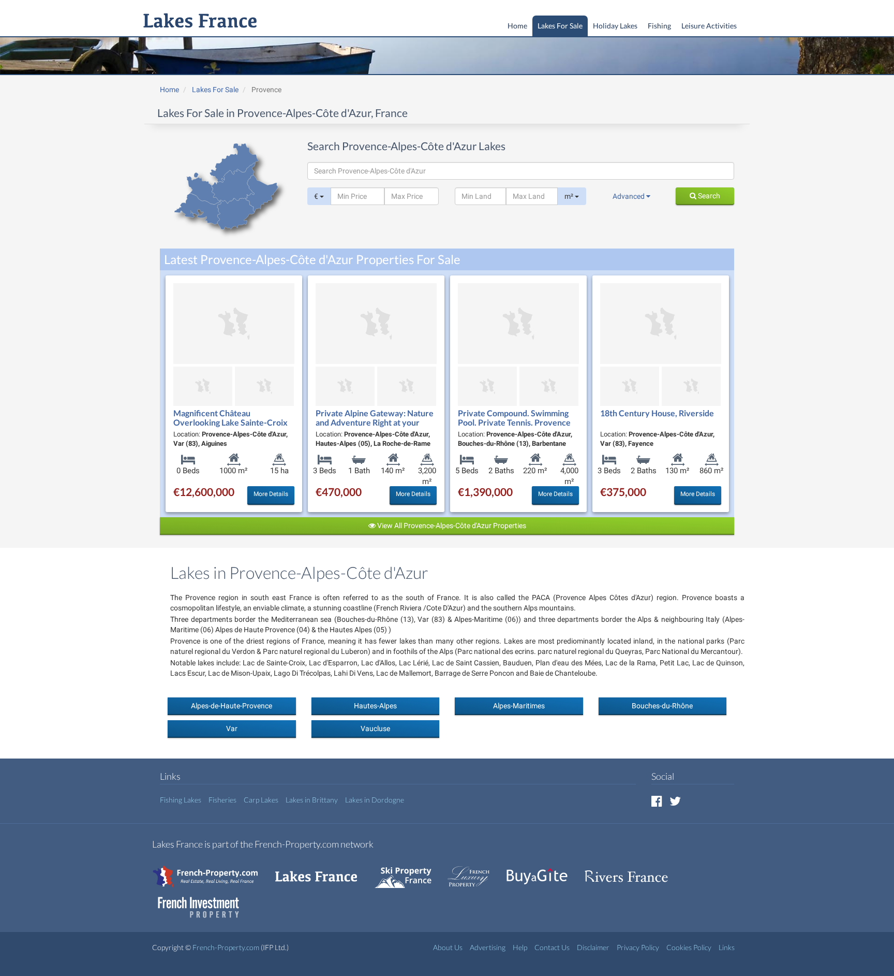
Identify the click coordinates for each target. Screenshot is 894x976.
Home (517, 25)
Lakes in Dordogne (374, 799)
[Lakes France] (198, 22)
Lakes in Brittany (312, 799)
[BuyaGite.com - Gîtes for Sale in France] (542, 871)
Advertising (487, 947)
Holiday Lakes (615, 25)
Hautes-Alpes (375, 706)
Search (708, 196)
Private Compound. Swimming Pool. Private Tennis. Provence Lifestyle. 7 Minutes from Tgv (514, 422)
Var (231, 728)
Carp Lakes (261, 799)
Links (727, 947)
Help (520, 947)
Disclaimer (593, 947)
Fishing (659, 25)
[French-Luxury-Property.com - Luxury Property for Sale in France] (474, 871)
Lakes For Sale (560, 25)
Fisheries (222, 799)
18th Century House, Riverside (657, 413)
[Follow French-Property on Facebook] (656, 800)
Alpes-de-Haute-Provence (231, 706)
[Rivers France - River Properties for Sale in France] (632, 871)
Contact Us (552, 947)
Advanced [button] (629, 196)
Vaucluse (375, 728)
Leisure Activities (709, 25)
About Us (448, 947)
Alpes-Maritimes (519, 706)
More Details (271, 494)
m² (569, 196)
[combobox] (520, 171)
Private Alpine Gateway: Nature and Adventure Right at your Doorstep (375, 422)
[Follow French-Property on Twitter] (675, 800)
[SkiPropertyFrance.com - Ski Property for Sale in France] (408, 871)
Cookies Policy (688, 947)
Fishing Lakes (180, 799)
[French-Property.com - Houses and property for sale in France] (211, 871)
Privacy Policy (638, 947)
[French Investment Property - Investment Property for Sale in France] (204, 902)
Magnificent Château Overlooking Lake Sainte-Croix (230, 417)
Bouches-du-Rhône (662, 706)
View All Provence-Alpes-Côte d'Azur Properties (451, 525)
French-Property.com (225, 947)
